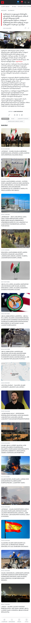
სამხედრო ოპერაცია (23, 118)
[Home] (2, 2)
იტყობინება (19, 61)
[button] (6, 6)
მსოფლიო (11, 10)
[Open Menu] (28, 2)
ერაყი (12, 118)
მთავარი (3, 10)
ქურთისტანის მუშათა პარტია (15, 121)
